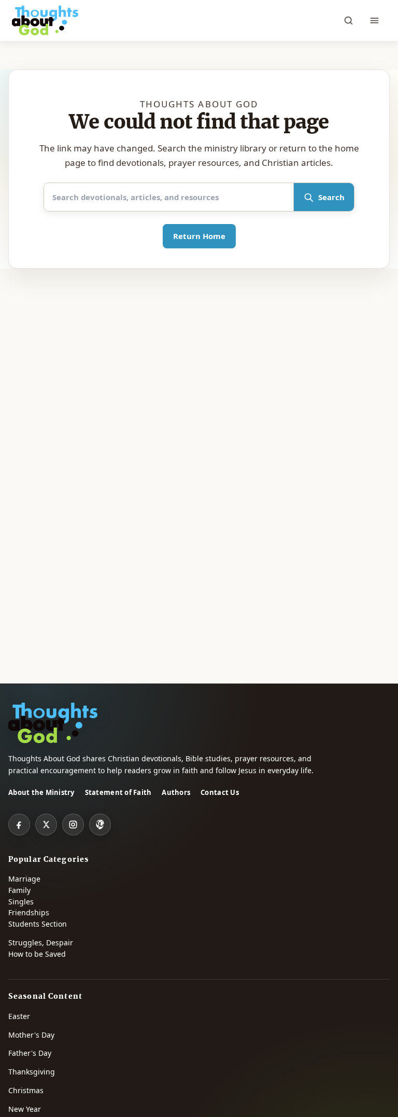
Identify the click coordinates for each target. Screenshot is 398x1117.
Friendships (28, 912)
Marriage (24, 879)
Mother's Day (31, 1035)
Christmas (26, 1090)
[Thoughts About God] (45, 20)
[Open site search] (348, 20)
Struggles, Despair (40, 942)
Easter (19, 1016)
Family (19, 890)
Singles (21, 901)
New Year (24, 1109)
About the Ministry (41, 792)
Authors (176, 792)
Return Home (199, 236)
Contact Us (220, 792)
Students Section (37, 924)
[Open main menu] (374, 20)
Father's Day (29, 1053)
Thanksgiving (31, 1072)
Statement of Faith (118, 792)
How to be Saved (37, 954)
